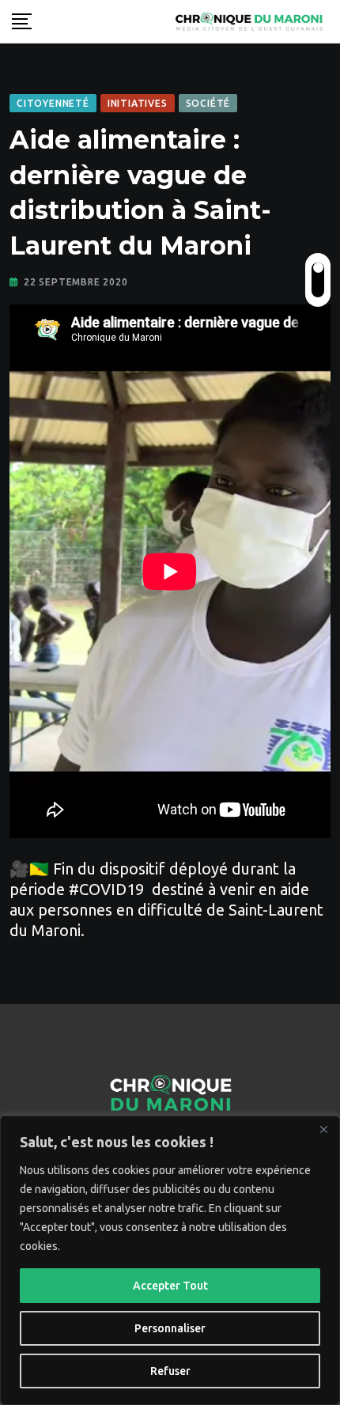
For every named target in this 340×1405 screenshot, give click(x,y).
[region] (170, 1260)
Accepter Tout (170, 1285)
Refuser (170, 1371)
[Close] (323, 1129)
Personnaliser (170, 1328)
